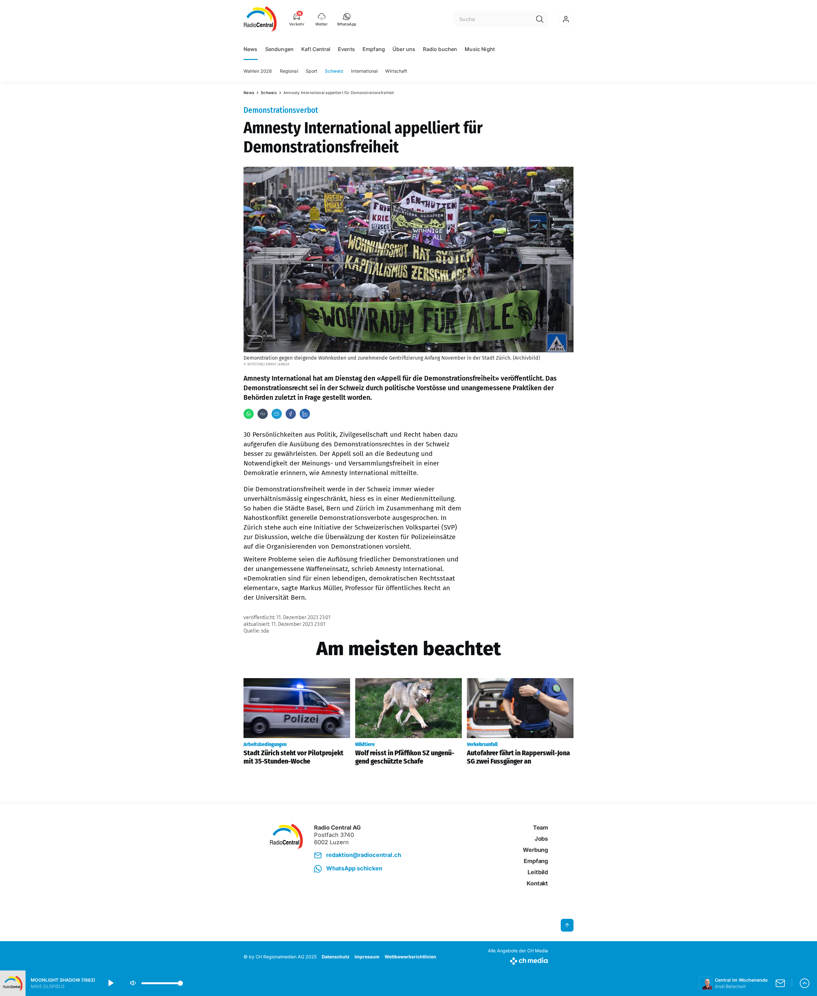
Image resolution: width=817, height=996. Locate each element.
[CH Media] (518, 960)
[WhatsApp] (249, 414)
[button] (346, 19)
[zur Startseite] (260, 19)
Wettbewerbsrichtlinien (410, 956)
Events (346, 49)
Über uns (404, 49)
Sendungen (279, 49)
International (364, 71)
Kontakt (537, 883)
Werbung (535, 849)
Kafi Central (315, 49)
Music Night (480, 49)
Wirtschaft (396, 71)
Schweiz (334, 71)
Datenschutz (335, 956)
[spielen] (110, 983)
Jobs (541, 838)
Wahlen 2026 (258, 71)
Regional (289, 71)
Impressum (367, 956)
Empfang (374, 49)
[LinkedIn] (305, 414)
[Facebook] (291, 414)
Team (540, 827)
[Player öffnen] (804, 983)
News (251, 49)
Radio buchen (440, 49)
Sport (312, 71)
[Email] (277, 414)
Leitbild (538, 872)
